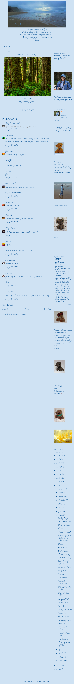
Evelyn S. (8, 228)
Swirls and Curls (63, 623)
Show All (69, 305)
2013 (58, 482)
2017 (58, 467)
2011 (58, 665)
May (60, 515)
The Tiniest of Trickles (62, 628)
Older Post (47, 309)
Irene (7, 273)
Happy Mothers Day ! (63, 594)
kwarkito (58, 258)
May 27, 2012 (11, 129)
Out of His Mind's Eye (62, 130)
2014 (58, 478)
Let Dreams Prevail (64, 567)
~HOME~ (6, 46)
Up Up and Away (64, 599)
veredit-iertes (59, 262)
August (61, 504)
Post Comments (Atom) (18, 314)
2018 (58, 463)
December (62, 489)
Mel (6, 241)
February (62, 657)
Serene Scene (62, 606)
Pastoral (61, 574)
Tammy (7, 202)
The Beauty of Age (64, 554)
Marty (7, 135)
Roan (7, 215)
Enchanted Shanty (64, 616)
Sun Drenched (62, 578)
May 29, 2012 (11, 299)
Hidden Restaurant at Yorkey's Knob (62, 300)
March (61, 653)
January (61, 661)
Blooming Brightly (64, 558)
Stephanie (8, 260)
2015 (58, 474)
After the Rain (63, 639)
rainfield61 (8, 183)
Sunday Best (31, 110)
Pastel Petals (62, 547)
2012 (58, 485)
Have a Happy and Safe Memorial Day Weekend (64, 538)
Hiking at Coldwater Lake (65, 588)
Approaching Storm (64, 620)
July (60, 507)
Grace (7, 151)
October (61, 496)
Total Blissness (63, 603)
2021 (58, 452)
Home (27, 309)
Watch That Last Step (64, 634)
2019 (58, 459)
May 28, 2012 (11, 286)
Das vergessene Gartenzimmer (59, 265)
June (60, 511)
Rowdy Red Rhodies (65, 609)
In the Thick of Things (63, 562)
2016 (58, 471)
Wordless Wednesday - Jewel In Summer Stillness (63, 273)
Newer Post (6, 309)
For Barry (61, 528)
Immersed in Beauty (26, 54)
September (62, 500)
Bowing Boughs (63, 518)
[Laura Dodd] (54, 211)
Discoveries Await (64, 525)
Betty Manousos (10, 123)
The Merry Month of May (64, 644)
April (60, 649)
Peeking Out (62, 613)
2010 (58, 669)
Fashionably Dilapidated (62, 582)
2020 (58, 456)
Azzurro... (58, 260)
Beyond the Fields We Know (62, 269)
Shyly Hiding (62, 571)
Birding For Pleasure (62, 297)
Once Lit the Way (64, 521)
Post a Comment (7, 305)
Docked (60, 544)
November (62, 493)
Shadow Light (63, 551)
